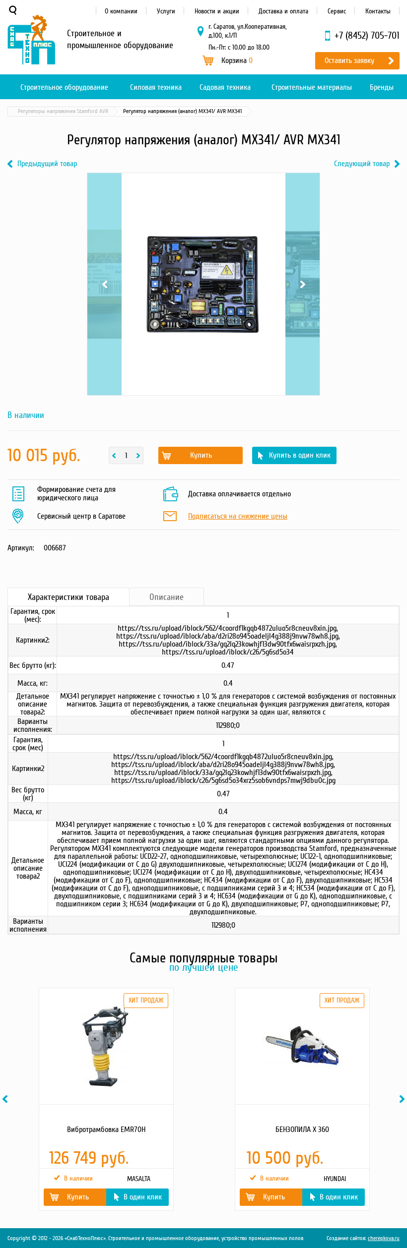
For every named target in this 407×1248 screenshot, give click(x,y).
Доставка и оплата (283, 11)
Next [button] (403, 1099)
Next (302, 185)
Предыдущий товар (47, 164)
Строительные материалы (311, 87)
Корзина (237, 60)
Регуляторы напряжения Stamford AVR (63, 111)
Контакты (378, 11)
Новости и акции (217, 11)
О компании (121, 11)
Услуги (166, 11)
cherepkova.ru (384, 1238)
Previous (104, 185)
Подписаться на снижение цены (237, 516)
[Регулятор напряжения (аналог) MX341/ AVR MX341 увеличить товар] (203, 284)
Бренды (382, 87)
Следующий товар (362, 164)
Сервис (337, 11)
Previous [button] (6, 1099)
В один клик (143, 1197)
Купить (201, 455)
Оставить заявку (349, 60)
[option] (105, 1099)
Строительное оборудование (64, 87)
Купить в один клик (300, 455)
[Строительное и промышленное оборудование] (31, 39)
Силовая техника (156, 87)
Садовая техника (225, 87)
